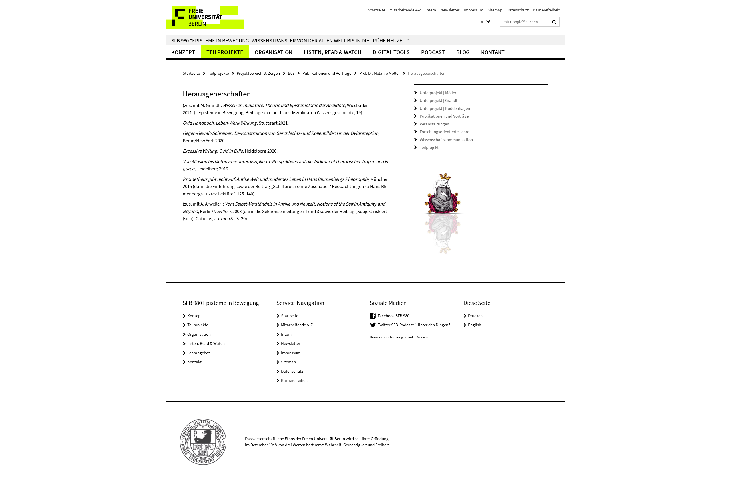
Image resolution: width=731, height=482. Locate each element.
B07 (291, 73)
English (474, 324)
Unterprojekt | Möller (438, 92)
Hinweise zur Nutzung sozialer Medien (399, 337)
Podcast (433, 52)
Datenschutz (518, 10)
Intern (430, 10)
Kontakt (493, 52)
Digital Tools (391, 52)
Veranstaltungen (434, 124)
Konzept (183, 52)
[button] (485, 22)
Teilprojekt (429, 147)
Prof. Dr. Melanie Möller (379, 73)
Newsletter (449, 10)
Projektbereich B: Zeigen (258, 73)
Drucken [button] (475, 315)
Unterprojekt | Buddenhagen (445, 108)
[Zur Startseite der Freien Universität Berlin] (213, 17)
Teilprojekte (224, 52)
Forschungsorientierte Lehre (444, 131)
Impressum (473, 10)
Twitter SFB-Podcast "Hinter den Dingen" (414, 324)
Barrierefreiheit (546, 10)
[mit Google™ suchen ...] (554, 21)
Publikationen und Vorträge (326, 73)
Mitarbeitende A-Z (405, 10)
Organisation (273, 52)
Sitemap (494, 10)
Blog (463, 52)
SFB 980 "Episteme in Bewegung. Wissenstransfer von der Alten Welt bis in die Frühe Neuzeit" (290, 40)
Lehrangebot (198, 352)
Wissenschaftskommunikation (446, 139)
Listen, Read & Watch (332, 52)
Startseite (376, 10)
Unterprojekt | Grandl (438, 100)
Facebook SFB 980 (393, 315)
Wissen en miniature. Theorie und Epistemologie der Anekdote (284, 105)
